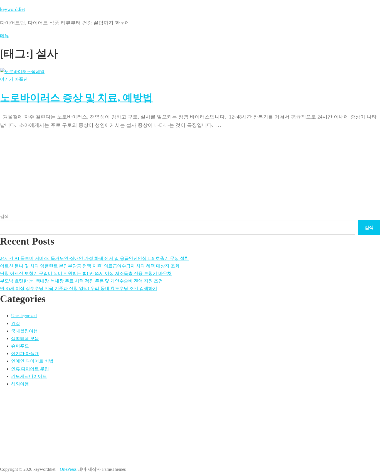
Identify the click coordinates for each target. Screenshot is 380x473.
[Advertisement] (167, 155)
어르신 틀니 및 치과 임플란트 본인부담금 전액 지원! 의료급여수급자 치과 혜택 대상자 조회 (89, 265)
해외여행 (20, 383)
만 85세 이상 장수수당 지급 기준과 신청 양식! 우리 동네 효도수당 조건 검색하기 (78, 288)
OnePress (68, 469)
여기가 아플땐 (14, 79)
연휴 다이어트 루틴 (30, 368)
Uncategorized (24, 315)
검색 (4, 216)
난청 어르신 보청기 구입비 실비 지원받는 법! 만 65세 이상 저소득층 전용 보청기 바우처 (86, 273)
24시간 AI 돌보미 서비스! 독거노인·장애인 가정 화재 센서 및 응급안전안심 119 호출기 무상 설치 (94, 258)
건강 (15, 323)
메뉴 (4, 35)
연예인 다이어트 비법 (32, 361)
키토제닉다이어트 (29, 376)
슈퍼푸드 (20, 346)
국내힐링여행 (24, 331)
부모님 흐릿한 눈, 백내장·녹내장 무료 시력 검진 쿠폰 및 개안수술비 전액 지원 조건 (81, 281)
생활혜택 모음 (25, 338)
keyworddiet (12, 9)
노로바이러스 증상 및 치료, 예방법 (76, 97)
